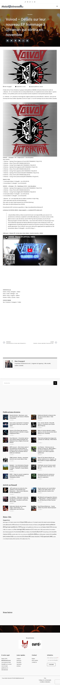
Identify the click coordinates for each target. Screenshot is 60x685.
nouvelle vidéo (15, 534)
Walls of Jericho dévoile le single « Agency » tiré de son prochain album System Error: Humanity (47, 432)
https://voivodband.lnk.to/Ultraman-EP (34, 207)
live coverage (19, 529)
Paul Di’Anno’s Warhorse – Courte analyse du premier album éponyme (47, 507)
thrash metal (10, 538)
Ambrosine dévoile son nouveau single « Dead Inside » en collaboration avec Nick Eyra (18, 507)
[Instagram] (32, 1)
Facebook (8, 302)
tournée (18, 538)
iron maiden (10, 529)
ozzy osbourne (25, 534)
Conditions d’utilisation (45, 682)
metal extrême (47, 529)
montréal (20, 532)
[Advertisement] (30, 322)
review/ (16, 536)
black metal (15, 522)
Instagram (14, 302)
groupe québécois (35, 86)
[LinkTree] (25, 1)
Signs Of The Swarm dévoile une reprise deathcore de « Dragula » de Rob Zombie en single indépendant (47, 459)
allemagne (6, 522)
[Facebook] (27, 1)
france (37, 524)
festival (25, 524)
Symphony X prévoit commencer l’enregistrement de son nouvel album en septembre (46, 475)
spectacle (48, 536)
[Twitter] (30, 1)
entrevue (18, 524)
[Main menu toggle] (57, 6)
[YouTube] (34, 1)
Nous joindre (35, 660)
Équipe (33, 658)
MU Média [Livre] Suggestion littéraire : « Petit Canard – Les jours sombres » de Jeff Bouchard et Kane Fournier (47, 498)
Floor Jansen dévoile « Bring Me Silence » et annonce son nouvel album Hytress (46, 424)
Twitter (19, 302)
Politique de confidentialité (45, 680)
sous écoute (37, 536)
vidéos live (26, 538)
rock (22, 536)
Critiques (19, 658)
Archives (19, 666)
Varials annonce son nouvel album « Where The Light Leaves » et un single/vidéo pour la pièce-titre (46, 489)
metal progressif (10, 532)
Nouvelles (30, 14)
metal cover (38, 529)
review (9, 536)
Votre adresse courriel (52, 657)
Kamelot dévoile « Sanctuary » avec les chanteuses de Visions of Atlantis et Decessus (19, 416)
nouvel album (37, 532)
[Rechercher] (55, 383)
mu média (28, 532)
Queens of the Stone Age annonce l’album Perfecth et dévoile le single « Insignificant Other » (19, 432)
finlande (31, 524)
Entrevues (19, 660)
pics (39, 534)
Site (4, 302)
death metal (39, 522)
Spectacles (19, 664)
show (28, 536)
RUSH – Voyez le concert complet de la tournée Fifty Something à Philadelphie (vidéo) (19, 475)
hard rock (39, 527)
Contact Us (34, 662)
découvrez (10, 524)
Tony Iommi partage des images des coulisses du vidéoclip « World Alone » (47, 439)
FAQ (45, 678)
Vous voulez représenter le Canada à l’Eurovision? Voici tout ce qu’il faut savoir (19, 424)
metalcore (29, 529)
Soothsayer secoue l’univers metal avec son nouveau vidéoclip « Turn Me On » (46, 466)
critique (23, 522)
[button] (7, 40)
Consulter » (12, 427)
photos (33, 534)
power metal (47, 534)
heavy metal (47, 527)
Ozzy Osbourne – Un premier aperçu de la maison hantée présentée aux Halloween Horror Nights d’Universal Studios (19, 440)
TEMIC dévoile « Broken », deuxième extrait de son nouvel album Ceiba (19, 458)
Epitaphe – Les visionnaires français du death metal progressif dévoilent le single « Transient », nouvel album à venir (19, 467)
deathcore (31, 522)
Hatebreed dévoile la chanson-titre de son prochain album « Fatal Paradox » (47, 416)
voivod (41, 86)
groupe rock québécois (29, 527)
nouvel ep (47, 532)
